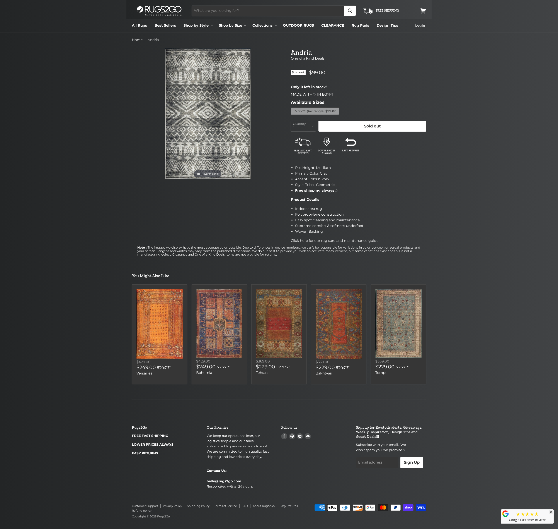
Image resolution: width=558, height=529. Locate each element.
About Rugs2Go (264, 506)
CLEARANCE (332, 25)
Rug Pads (360, 25)
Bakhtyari (324, 373)
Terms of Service (225, 506)
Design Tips (387, 25)
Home (137, 40)
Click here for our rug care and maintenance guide (335, 241)
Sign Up (412, 462)
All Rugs (139, 25)
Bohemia (204, 373)
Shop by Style (197, 25)
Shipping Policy (198, 506)
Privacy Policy (172, 506)
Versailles (144, 373)
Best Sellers (165, 25)
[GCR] (505, 514)
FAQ (245, 506)
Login (420, 25)
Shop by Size (231, 25)
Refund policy (141, 510)
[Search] (350, 11)
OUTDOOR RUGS (298, 25)
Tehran (262, 373)
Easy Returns (288, 506)
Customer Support (145, 506)
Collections (263, 25)
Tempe (381, 373)
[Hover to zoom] (208, 113)
